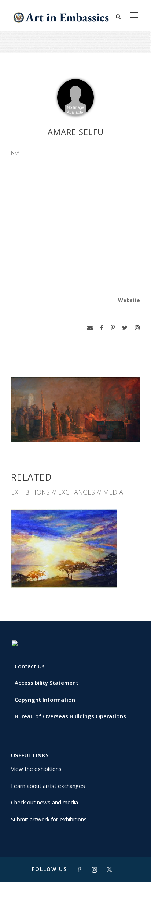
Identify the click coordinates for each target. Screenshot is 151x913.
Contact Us (30, 666)
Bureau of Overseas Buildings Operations (70, 716)
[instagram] (137, 328)
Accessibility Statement (46, 682)
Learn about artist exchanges (48, 785)
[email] (90, 328)
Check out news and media (44, 802)
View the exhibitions (36, 768)
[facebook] (101, 328)
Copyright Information (45, 699)
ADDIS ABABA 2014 (76, 572)
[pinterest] (113, 328)
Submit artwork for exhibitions (49, 819)
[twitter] (125, 328)
